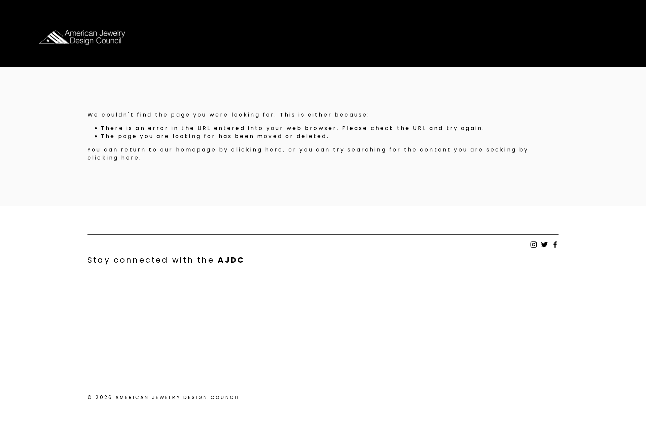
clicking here (257, 150)
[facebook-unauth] (555, 244)
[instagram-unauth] (533, 244)
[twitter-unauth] (544, 244)
